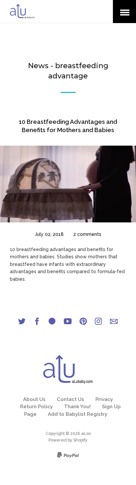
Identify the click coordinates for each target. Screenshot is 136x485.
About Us (34, 399)
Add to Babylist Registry (77, 414)
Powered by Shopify (68, 440)
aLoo (86, 433)
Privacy (104, 399)
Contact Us (70, 399)
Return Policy (36, 407)
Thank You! (77, 407)
